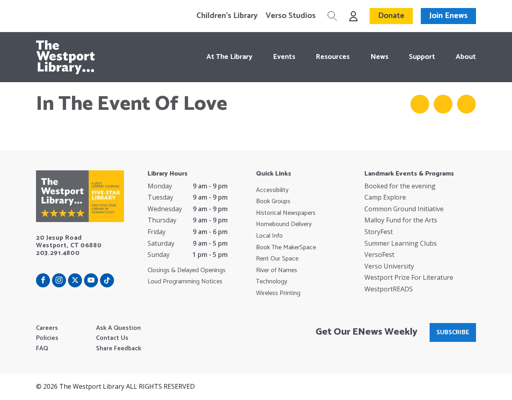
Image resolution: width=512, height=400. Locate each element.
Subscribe (452, 332)
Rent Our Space (277, 259)
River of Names (276, 270)
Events (284, 57)
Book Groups (273, 201)
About (466, 57)
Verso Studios (291, 16)
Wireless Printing (278, 293)
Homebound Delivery (284, 224)
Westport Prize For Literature (408, 277)
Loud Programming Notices (185, 282)
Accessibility (272, 190)
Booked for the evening (400, 186)
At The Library (229, 57)
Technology (271, 282)
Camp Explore (385, 197)
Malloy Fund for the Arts (400, 220)
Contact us (112, 338)
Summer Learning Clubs (400, 243)
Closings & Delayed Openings (187, 270)
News (379, 57)
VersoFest (379, 254)
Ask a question (118, 328)
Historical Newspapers (286, 213)
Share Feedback (118, 348)
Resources (333, 57)
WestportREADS (388, 289)
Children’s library (227, 16)
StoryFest (378, 231)
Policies (47, 338)
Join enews (448, 15)
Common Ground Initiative (404, 208)
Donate (391, 15)
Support (422, 57)
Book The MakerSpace (286, 247)
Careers (47, 328)
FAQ (42, 348)
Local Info (269, 236)
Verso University (389, 266)
